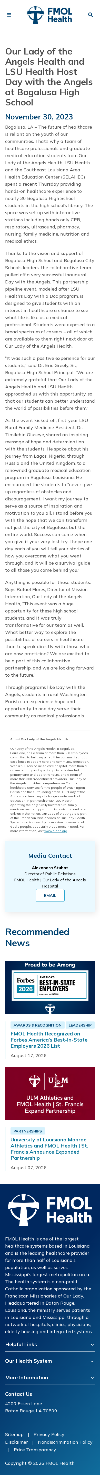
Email (50, 895)
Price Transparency (35, 1450)
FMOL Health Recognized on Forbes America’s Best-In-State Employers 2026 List (49, 1040)
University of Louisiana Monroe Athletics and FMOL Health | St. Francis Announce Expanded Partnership (49, 1149)
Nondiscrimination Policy (65, 1442)
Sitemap (14, 1434)
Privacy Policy (49, 1434)
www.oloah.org (55, 831)
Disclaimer (16, 1442)
